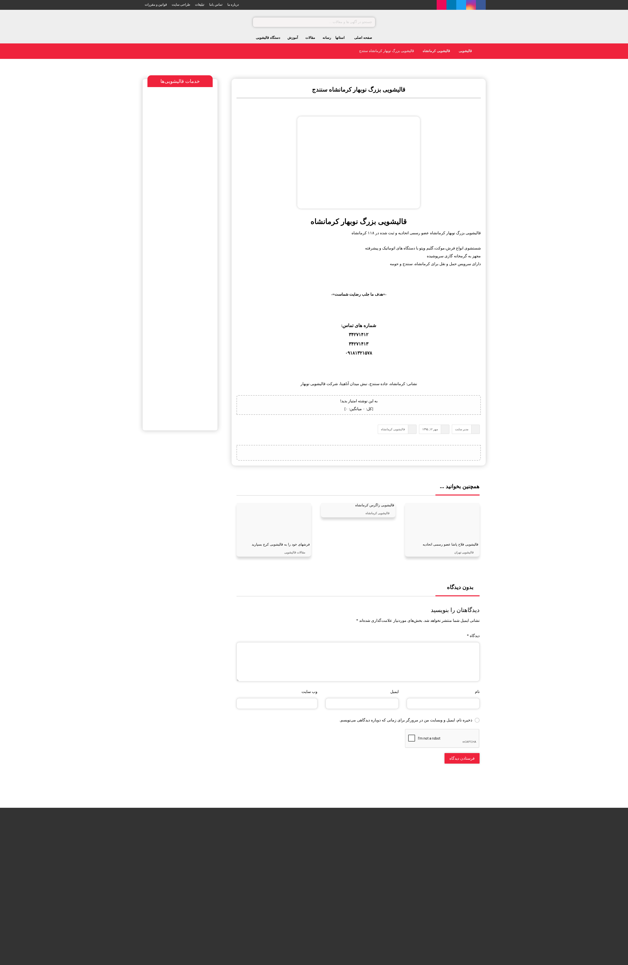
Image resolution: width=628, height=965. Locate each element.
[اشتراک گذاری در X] (383, 453)
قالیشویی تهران (464, 552)
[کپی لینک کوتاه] (334, 453)
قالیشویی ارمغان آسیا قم (188, 506)
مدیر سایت (461, 429)
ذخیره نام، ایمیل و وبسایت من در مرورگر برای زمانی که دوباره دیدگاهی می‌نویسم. (406, 720)
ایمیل (394, 692)
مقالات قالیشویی (294, 552)
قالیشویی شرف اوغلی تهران (170, 526)
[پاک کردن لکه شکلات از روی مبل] (210, 854)
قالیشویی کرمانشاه (393, 429)
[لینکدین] (451, 5)
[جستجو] (259, 22)
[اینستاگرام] (471, 5)
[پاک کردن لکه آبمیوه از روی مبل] (210, 879)
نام (477, 692)
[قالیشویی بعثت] (295, 879)
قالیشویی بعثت (269, 873)
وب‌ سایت (309, 692)
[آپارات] (441, 5)
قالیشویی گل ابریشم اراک (261, 898)
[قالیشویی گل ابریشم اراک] (295, 904)
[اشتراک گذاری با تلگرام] (359, 453)
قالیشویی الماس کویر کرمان (177, 516)
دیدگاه (473, 636)
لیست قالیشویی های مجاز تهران (176, 536)
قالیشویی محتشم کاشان (172, 458)
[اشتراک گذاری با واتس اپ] (371, 453)
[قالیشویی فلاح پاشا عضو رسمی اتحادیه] (295, 854)
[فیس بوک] (481, 5)
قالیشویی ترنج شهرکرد (185, 485)
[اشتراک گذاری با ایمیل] (346, 453)
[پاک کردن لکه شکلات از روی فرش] (210, 904)
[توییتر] (461, 5)
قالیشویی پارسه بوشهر (185, 495)
